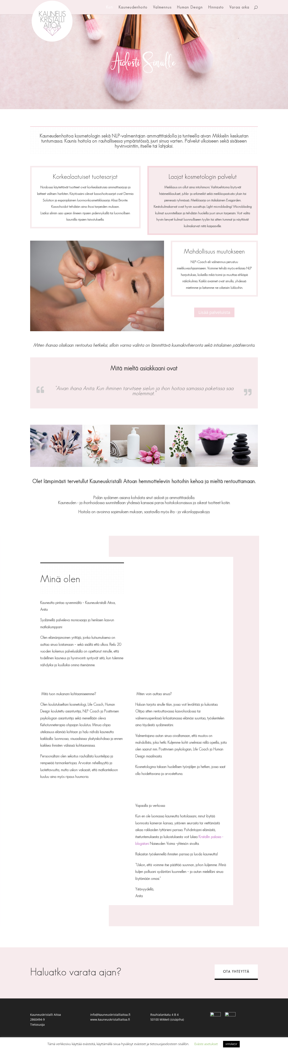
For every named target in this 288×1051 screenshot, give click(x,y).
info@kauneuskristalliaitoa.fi (110, 1015)
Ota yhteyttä (236, 971)
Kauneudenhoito (133, 7)
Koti (109, 7)
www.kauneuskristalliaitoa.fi (110, 1019)
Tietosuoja (37, 1025)
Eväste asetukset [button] (206, 1044)
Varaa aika (239, 7)
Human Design (190, 7)
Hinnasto (216, 7)
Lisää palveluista (214, 312)
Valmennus (162, 7)
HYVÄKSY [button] (231, 1044)
